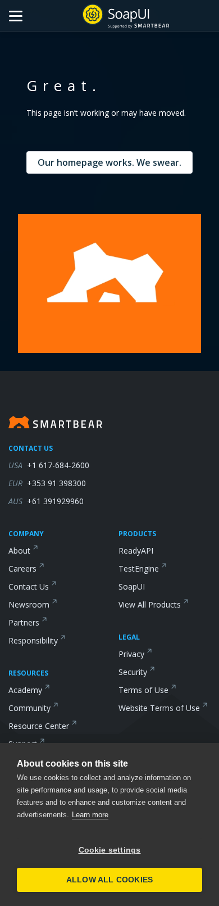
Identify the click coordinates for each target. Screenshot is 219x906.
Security (132, 672)
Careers (22, 568)
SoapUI (131, 586)
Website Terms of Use (159, 708)
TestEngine (138, 568)
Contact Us (28, 586)
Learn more (90, 814)
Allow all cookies (109, 880)
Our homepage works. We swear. (109, 162)
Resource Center (38, 726)
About (19, 550)
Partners (23, 622)
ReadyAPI (135, 550)
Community (29, 708)
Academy (25, 690)
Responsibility (33, 640)
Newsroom (28, 604)
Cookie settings (110, 850)
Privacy (131, 654)
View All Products (149, 604)
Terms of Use (143, 690)
